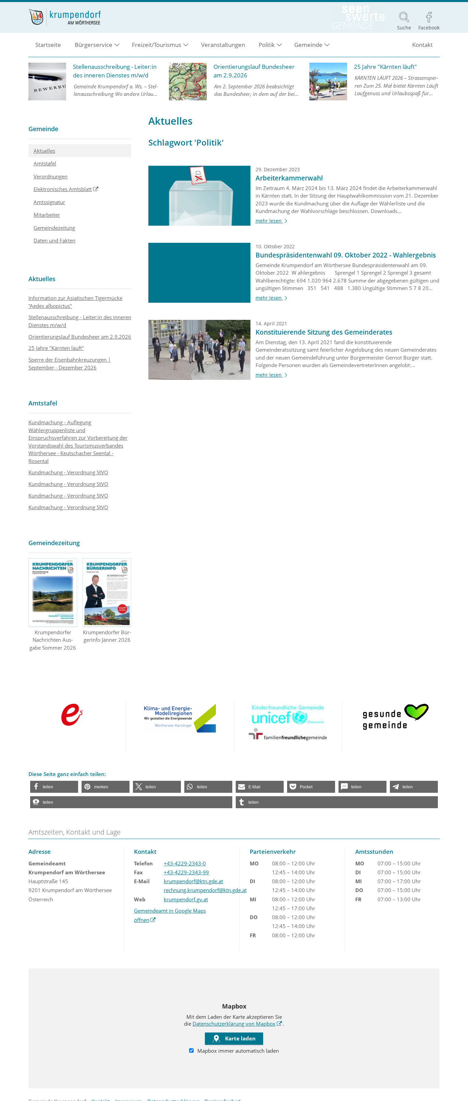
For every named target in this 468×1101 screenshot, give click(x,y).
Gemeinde (43, 129)
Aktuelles (44, 150)
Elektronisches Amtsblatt (82, 188)
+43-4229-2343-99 (186, 872)
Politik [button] (267, 45)
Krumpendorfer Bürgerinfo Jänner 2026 (107, 636)
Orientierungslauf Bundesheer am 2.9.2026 (79, 336)
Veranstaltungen (223, 45)
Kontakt (422, 45)
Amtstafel (45, 163)
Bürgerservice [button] (93, 45)
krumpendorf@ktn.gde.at (193, 881)
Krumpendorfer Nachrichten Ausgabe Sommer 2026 (52, 640)
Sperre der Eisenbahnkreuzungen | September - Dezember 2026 (69, 363)
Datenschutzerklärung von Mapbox (237, 1023)
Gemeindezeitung (54, 227)
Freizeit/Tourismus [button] (156, 45)
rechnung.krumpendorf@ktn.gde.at (205, 890)
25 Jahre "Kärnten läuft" (56, 348)
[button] (54, 787)
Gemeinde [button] (308, 45)
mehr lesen (273, 221)
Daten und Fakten (54, 240)
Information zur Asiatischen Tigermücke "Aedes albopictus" (75, 302)
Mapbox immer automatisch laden (237, 1050)
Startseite (48, 45)
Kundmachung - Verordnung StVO (68, 472)
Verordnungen (50, 176)
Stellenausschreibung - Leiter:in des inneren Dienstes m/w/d (79, 321)
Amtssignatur (49, 202)
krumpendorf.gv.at (186, 899)
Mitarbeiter (47, 214)
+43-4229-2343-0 (185, 863)
